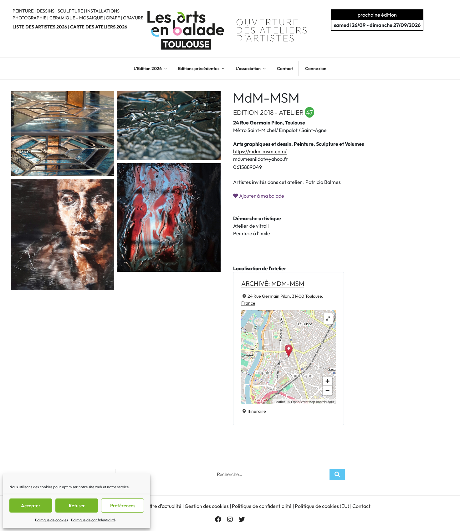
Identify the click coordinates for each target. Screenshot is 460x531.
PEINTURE (23, 11)
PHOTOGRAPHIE (29, 18)
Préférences (122, 505)
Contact (285, 68)
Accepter (30, 505)
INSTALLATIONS (103, 11)
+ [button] (327, 381)
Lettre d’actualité (162, 506)
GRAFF (113, 18)
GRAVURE (133, 18)
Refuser (77, 505)
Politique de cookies (51, 520)
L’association (248, 68)
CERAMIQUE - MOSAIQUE (76, 18)
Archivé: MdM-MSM (272, 283)
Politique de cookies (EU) (322, 506)
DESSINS (45, 11)
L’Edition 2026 (148, 68)
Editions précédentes (198, 68)
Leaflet (279, 401)
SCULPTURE (70, 11)
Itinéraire (257, 411)
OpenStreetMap (303, 401)
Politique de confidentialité (93, 520)
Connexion (315, 68)
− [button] (327, 390)
